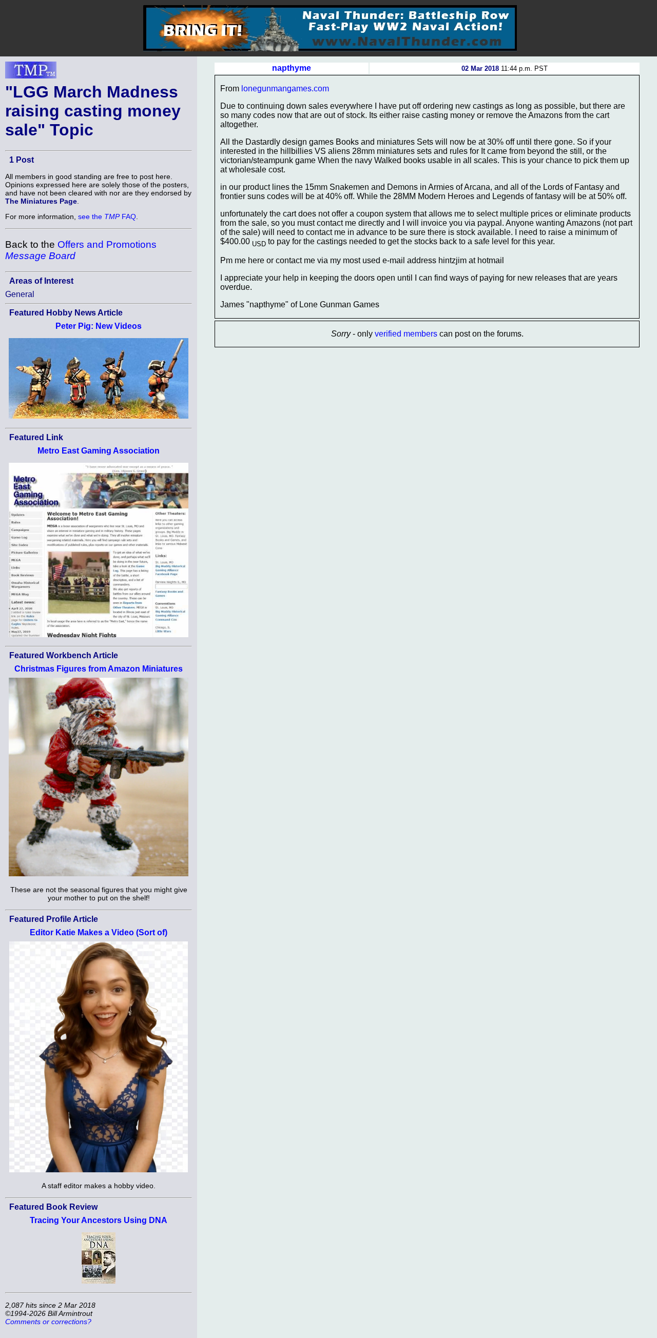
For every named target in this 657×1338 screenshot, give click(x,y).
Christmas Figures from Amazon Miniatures (98, 668)
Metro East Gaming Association (98, 450)
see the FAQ (107, 216)
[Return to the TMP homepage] (30, 73)
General (19, 294)
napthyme (291, 68)
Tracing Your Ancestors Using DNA (98, 1220)
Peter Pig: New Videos (98, 326)
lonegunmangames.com (285, 88)
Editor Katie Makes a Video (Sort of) (98, 932)
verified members (406, 333)
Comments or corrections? (48, 1321)
